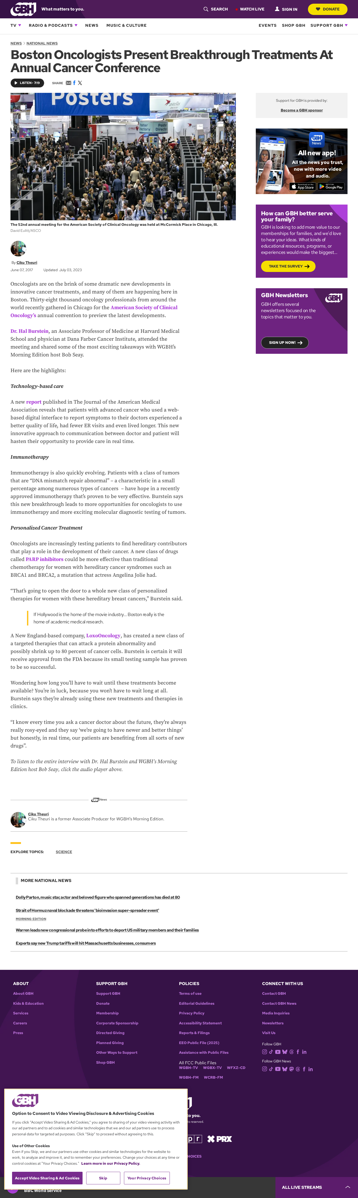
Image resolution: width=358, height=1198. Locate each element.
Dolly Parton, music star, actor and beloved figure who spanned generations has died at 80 (98, 897)
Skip (103, 1178)
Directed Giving (110, 1033)
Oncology (109, 636)
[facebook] (298, 1051)
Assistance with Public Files (204, 1052)
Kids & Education (28, 1003)
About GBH (23, 993)
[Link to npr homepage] (190, 1138)
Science (64, 851)
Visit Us (268, 1033)
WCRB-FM (213, 1077)
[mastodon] (291, 1068)
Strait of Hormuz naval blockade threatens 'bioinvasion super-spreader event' (87, 910)
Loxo (92, 636)
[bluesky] (284, 1051)
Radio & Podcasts (51, 25)
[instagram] (264, 1051)
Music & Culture (126, 25)
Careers (20, 1023)
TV (13, 25)
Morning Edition (31, 919)
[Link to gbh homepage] (23, 9)
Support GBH (327, 25)
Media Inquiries (276, 1013)
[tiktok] (271, 1051)
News (92, 25)
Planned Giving (110, 1043)
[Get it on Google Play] (331, 186)
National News (42, 43)
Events (268, 25)
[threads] (291, 1051)
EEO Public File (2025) (199, 1043)
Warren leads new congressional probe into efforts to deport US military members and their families (107, 930)
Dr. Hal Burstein (29, 331)
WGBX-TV (212, 1068)
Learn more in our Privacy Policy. (110, 1163)
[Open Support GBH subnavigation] (346, 25)
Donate (331, 9)
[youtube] (277, 1051)
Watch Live (252, 9)
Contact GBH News (279, 1003)
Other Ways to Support (116, 1052)
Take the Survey (286, 266)
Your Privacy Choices (146, 1178)
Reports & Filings (194, 1033)
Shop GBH (293, 25)
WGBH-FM (189, 1077)
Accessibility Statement (200, 1023)
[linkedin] (304, 1051)
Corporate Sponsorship (117, 1023)
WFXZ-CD (236, 1068)
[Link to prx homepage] (219, 1138)
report (33, 402)
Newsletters (273, 1023)
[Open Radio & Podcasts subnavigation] (76, 25)
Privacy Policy (191, 1013)
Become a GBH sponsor (302, 110)
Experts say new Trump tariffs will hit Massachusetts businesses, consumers (86, 943)
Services (20, 1013)
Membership (107, 1013)
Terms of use (190, 993)
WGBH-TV (188, 1068)
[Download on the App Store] (302, 186)
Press (18, 1033)
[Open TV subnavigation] (19, 25)
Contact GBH (274, 993)
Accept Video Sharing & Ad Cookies (47, 1178)
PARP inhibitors (44, 559)
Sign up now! (282, 342)
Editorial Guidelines (196, 1003)
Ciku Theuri (27, 262)
